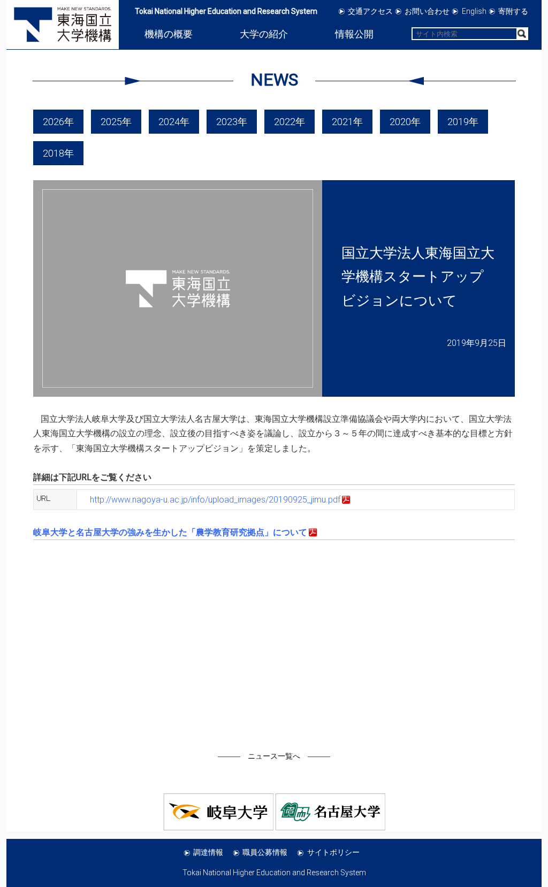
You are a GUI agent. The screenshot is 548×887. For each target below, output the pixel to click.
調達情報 (208, 852)
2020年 (405, 121)
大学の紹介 (264, 34)
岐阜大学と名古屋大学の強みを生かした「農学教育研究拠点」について (170, 532)
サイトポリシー (333, 852)
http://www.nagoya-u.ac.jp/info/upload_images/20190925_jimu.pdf (215, 500)
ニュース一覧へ (274, 756)
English (474, 11)
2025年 (116, 121)
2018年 (58, 153)
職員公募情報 (264, 852)
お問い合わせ (427, 11)
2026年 (58, 121)
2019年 (462, 121)
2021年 (347, 121)
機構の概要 (168, 34)
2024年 (173, 121)
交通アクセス (370, 11)
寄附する (513, 11)
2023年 (231, 121)
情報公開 (354, 34)
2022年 (289, 121)
